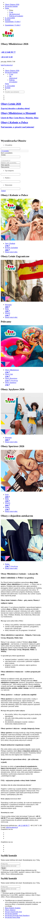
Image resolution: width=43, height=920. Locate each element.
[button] (18, 151)
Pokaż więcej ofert (11, 252)
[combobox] (10, 157)
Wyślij (3, 868)
